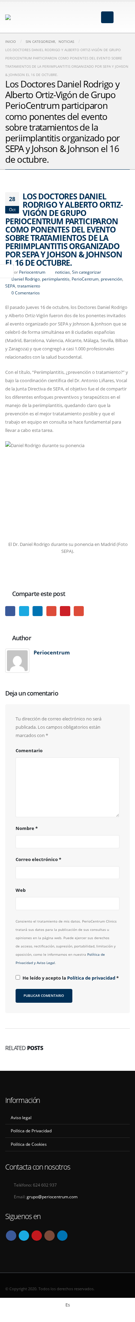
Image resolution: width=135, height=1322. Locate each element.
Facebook (10, 611)
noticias (62, 272)
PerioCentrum (85, 279)
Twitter (24, 611)
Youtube (37, 1235)
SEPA (10, 286)
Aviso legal (21, 1117)
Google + (51, 611)
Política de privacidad (91, 978)
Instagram (49, 1235)
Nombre (27, 828)
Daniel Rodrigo (25, 279)
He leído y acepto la (70, 978)
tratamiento (28, 286)
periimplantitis (56, 279)
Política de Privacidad (31, 1130)
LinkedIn (38, 611)
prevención (111, 279)
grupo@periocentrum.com (52, 1196)
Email (79, 611)
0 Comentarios (25, 292)
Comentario (29, 750)
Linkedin (62, 1235)
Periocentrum (32, 272)
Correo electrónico (38, 859)
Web (21, 890)
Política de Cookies (29, 1144)
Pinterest (65, 611)
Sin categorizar (86, 272)
